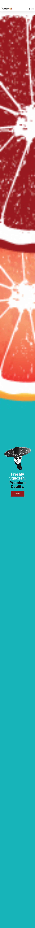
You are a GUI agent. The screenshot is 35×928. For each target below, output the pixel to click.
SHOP (17, 494)
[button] (33, 9)
